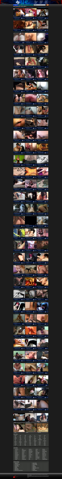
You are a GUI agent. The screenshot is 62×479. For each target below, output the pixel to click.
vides (15, 30)
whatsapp (19, 250)
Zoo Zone (46, 1)
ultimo (15, 287)
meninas (15, 140)
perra (28, 238)
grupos (17, 250)
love (45, 439)
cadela (30, 397)
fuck (26, 438)
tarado (41, 128)
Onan (36, 459)
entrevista (27, 42)
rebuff (40, 42)
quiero (15, 299)
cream (45, 435)
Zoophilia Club (23, 459)
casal (26, 336)
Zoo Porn (15, 451)
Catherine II (16, 452)
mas (41, 189)
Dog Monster (30, 452)
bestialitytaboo (40, 439)
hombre (39, 397)
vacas (40, 409)
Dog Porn (22, 452)
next (32, 411)
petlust (35, 438)
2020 (29, 348)
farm (45, 437)
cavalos (30, 79)
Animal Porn (41, 1)
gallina (17, 336)
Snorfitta (36, 454)
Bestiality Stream (44, 451)
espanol (29, 250)
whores (21, 439)
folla (40, 397)
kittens (16, 437)
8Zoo (29, 459)
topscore (40, 435)
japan (26, 435)
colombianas (41, 287)
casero (39, 30)
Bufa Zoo (22, 454)
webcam (16, 435)
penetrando (16, 348)
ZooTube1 (23, 451)
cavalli (28, 299)
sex (35, 437)
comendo (29, 397)
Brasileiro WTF (37, 452)
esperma (29, 128)
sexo (26, 79)
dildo (16, 409)
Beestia (41, 3)
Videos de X (30, 450)
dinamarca (41, 348)
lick (45, 436)
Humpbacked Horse (44, 459)
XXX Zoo (36, 451)
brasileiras (39, 91)
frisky (31, 435)
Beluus (36, 450)
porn (28, 348)
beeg (30, 438)
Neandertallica (30, 451)
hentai (15, 189)
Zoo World (43, 452)
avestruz (39, 238)
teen (26, 437)
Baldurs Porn (37, 453)
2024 (40, 299)
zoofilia (16, 30)
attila (15, 128)
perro (41, 42)
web (26, 439)
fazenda (40, 140)
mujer (41, 336)
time (16, 439)
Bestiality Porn (36, 1)
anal (38, 30)
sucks (21, 438)
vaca (38, 250)
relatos (27, 30)
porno (15, 201)
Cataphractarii (16, 454)
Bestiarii (36, 3)
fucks (21, 437)
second (16, 438)
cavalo (17, 79)
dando (28, 409)
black (21, 435)
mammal (45, 438)
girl (21, 436)
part (16, 436)
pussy (30, 439)
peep (30, 201)
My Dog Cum (44, 453)
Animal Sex (46, 3)
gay (16, 79)
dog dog (17, 2)
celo (41, 409)
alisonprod (41, 79)
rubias (29, 287)
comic (18, 189)
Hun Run (29, 453)
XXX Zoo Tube (44, 454)
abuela (17, 397)
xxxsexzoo (30, 436)
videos (27, 140)
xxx (16, 91)
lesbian (30, 437)
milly (40, 436)
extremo (41, 201)
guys (35, 439)
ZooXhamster (30, 454)
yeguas (17, 42)
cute (26, 436)
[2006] (40, 438)
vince (15, 238)
